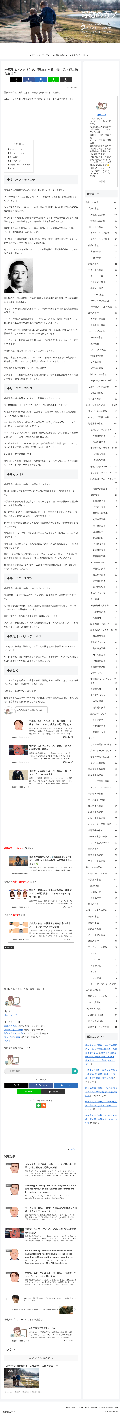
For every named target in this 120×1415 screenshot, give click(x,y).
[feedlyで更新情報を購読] (38, 1105)
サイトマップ (10, 1015)
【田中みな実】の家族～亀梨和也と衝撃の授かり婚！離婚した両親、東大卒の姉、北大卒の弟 (101, 1074)
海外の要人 (10, 947)
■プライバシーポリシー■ (108, 1408)
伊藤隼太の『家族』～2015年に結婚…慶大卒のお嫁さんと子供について (101, 1105)
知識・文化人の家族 (13, 1033)
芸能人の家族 (10, 1026)
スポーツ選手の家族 (13, 1030)
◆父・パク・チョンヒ (17, 149)
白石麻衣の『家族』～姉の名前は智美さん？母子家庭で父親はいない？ (101, 1092)
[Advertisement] (41, 120)
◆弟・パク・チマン (16, 161)
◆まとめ (11, 168)
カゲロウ (101, 114)
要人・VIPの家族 (12, 1037)
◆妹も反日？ (13, 157)
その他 (7, 1041)
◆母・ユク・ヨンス (16, 153)
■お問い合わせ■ (91, 1408)
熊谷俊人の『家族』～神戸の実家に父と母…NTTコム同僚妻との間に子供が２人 (101, 1049)
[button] (66, 79)
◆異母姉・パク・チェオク (19, 164)
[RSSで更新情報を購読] (43, 1105)
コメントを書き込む (41, 1357)
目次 (15, 144)
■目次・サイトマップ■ (74, 1408)
